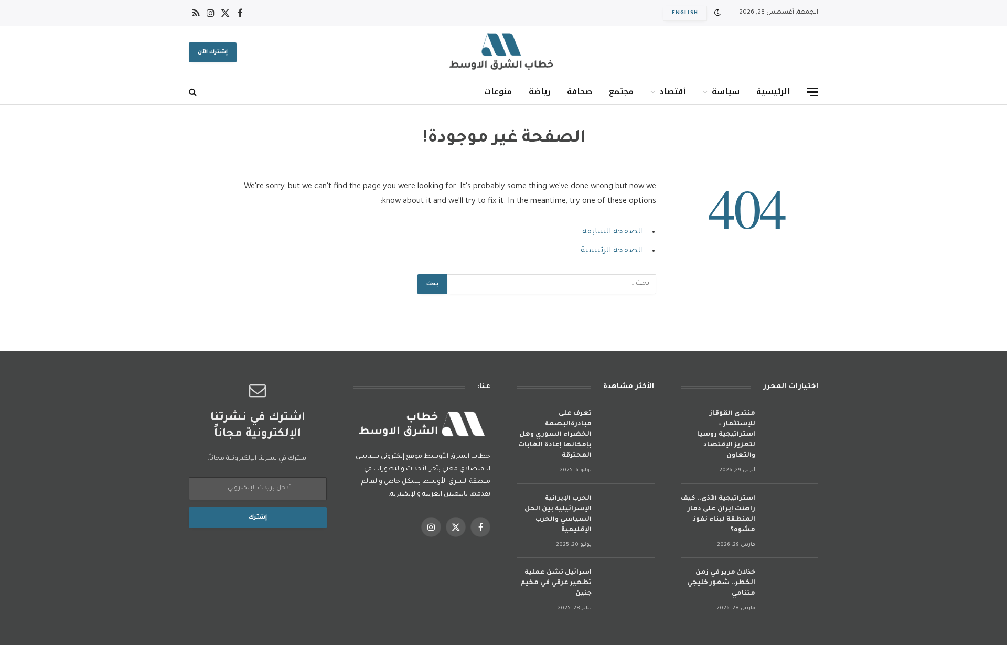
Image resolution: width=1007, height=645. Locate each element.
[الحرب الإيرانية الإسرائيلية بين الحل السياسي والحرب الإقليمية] (628, 512)
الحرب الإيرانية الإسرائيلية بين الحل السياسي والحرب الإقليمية (558, 514)
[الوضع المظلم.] (717, 13)
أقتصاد (672, 91)
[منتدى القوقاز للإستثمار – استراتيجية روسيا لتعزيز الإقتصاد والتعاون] (791, 427)
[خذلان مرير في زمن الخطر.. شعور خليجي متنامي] (791, 586)
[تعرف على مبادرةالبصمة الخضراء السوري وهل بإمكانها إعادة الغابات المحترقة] (628, 427)
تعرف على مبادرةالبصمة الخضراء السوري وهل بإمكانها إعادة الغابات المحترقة (555, 434)
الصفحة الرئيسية (612, 250)
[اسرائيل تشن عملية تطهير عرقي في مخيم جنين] (628, 586)
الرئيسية (773, 91)
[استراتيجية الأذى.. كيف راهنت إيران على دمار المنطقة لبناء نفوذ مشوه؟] (791, 512)
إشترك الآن (213, 52)
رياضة (539, 91)
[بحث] (194, 92)
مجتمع (621, 91)
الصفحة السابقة (612, 232)
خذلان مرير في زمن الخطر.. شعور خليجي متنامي (721, 583)
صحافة (579, 91)
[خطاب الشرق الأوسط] (503, 52)
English (685, 13)
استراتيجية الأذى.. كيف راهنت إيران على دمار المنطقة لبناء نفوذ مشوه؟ (718, 514)
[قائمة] (812, 92)
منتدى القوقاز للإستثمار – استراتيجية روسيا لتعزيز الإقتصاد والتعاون (726, 434)
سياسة (726, 91)
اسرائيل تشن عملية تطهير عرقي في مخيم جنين (556, 583)
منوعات (498, 91)
